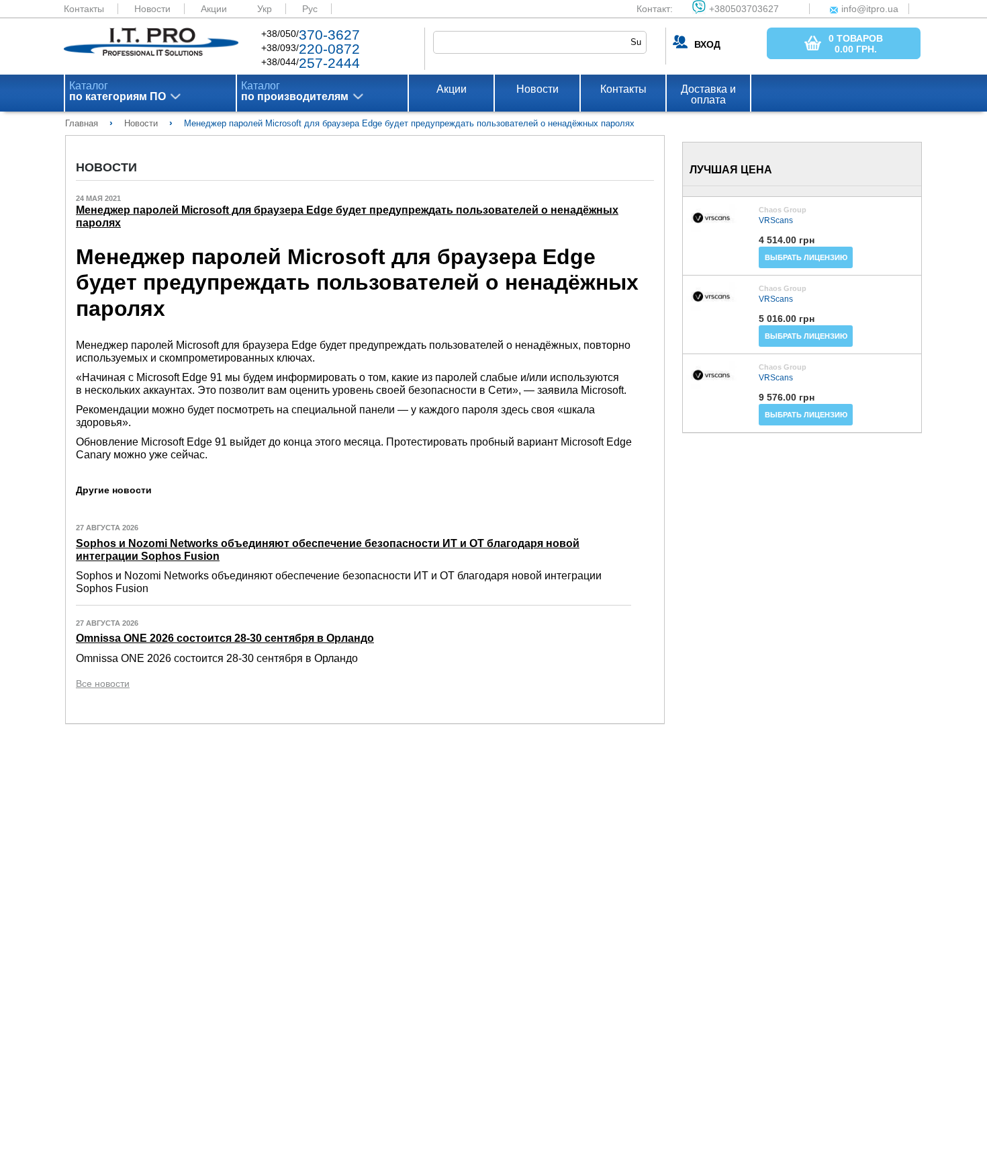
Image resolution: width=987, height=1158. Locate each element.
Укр (264, 8)
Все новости (103, 683)
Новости (152, 8)
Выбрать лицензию (806, 257)
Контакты (84, 8)
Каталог (117, 91)
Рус (310, 8)
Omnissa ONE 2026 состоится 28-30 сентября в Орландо (225, 638)
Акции (214, 8)
